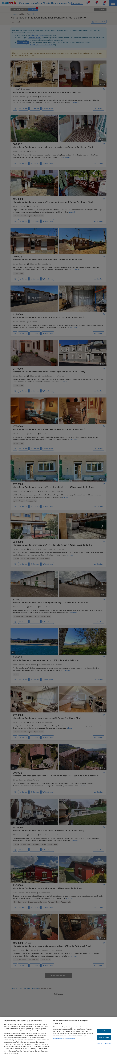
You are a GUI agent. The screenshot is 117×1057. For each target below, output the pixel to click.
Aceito (104, 1031)
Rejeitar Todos (104, 1037)
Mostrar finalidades (103, 1043)
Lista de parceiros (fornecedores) (64, 1038)
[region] (58, 1037)
